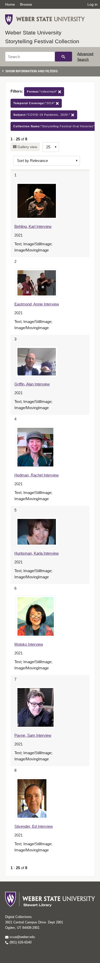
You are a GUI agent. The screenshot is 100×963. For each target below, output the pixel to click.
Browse (26, 4)
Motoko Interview (28, 644)
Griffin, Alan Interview (32, 384)
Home (10, 4)
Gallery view (26, 147)
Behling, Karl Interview (33, 226)
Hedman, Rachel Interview (36, 475)
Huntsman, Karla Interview (36, 553)
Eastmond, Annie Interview (36, 304)
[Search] (63, 56)
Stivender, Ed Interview (33, 826)
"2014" (34, 103)
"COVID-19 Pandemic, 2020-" (42, 114)
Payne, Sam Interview (32, 735)
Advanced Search (85, 56)
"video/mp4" (42, 91)
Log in (92, 4)
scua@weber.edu (21, 937)
